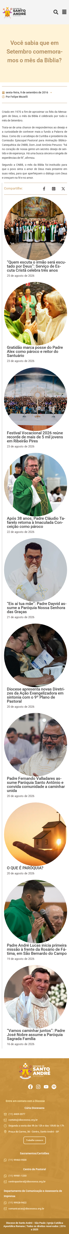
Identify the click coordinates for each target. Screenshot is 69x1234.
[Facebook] (30, 1087)
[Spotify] (54, 1087)
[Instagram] (38, 1087)
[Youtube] (46, 1087)
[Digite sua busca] (55, 12)
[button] (64, 12)
